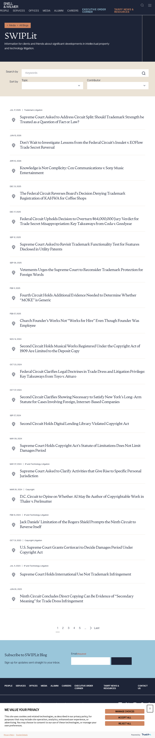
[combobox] (52, 85)
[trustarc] (146, 735)
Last (96, 628)
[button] (150, 708)
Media (47, 11)
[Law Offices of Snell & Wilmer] (11, 5)
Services (19, 11)
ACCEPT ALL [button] (124, 717)
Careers (73, 11)
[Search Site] (142, 5)
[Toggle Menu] (149, 5)
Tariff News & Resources (124, 11)
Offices (34, 11)
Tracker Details (22, 735)
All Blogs (23, 25)
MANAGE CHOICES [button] (124, 711)
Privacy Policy (9, 735)
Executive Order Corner (94, 11)
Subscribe (121, 661)
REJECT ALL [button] (125, 723)
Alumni (58, 11)
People (4, 11)
